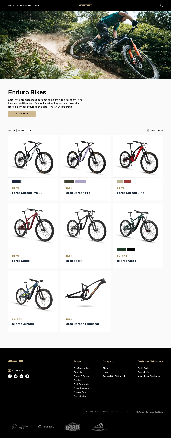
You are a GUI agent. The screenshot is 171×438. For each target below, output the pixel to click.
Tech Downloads (81, 384)
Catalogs (78, 380)
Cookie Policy (138, 412)
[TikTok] (27, 376)
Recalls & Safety (81, 376)
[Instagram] (16, 376)
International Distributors (149, 376)
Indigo (16, 181)
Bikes (11, 6)
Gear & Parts (24, 6)
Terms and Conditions (154, 412)
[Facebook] (10, 376)
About (38, 6)
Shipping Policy (81, 392)
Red (127, 181)
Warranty (78, 372)
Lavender (80, 181)
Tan (120, 181)
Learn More (22, 114)
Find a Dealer (144, 368)
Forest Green (121, 249)
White (26, 181)
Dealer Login (143, 372)
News (105, 372)
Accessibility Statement (114, 376)
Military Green (69, 181)
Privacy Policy (126, 412)
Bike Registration (82, 368)
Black (131, 249)
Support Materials (82, 388)
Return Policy (80, 396)
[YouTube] (21, 376)
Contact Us (17, 370)
